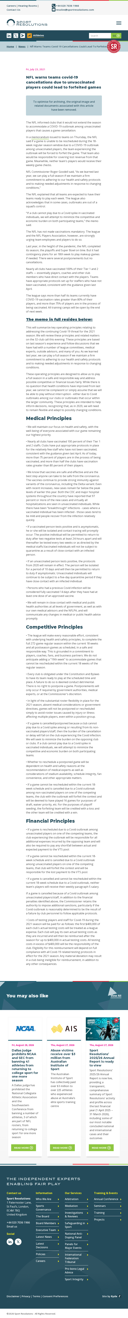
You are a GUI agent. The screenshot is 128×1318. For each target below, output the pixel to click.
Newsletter (22, 35)
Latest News (44, 1237)
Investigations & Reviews (74, 1214)
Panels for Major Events (73, 1246)
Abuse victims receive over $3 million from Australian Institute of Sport (63, 1060)
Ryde (114, 1296)
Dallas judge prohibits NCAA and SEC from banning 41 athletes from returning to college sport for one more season (25, 1065)
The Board (42, 1216)
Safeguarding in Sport (75, 1225)
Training (99, 1213)
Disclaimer (13, 1296)
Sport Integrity (74, 1279)
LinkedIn (9, 35)
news (22, 46)
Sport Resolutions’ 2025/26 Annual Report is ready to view (102, 1058)
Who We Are (43, 1199)
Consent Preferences (55, 1296)
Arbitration (71, 1199)
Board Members (46, 1223)
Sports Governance (43, 1207)
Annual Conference (106, 1199)
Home (10, 46)
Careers (11, 5)
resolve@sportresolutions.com (75, 9)
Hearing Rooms (27, 5)
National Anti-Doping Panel (74, 1235)
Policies (40, 1254)
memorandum (40, 137)
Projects (99, 1219)
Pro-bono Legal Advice (74, 1270)
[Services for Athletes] (29, 35)
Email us (12, 1226)
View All (116, 996)
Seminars (100, 1206)
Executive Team (46, 1230)
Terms (36, 1296)
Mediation (71, 1206)
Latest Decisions (42, 1245)
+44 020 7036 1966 (67, 5)
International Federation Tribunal (73, 1258)
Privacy (26, 1296)
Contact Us (13, 9)
